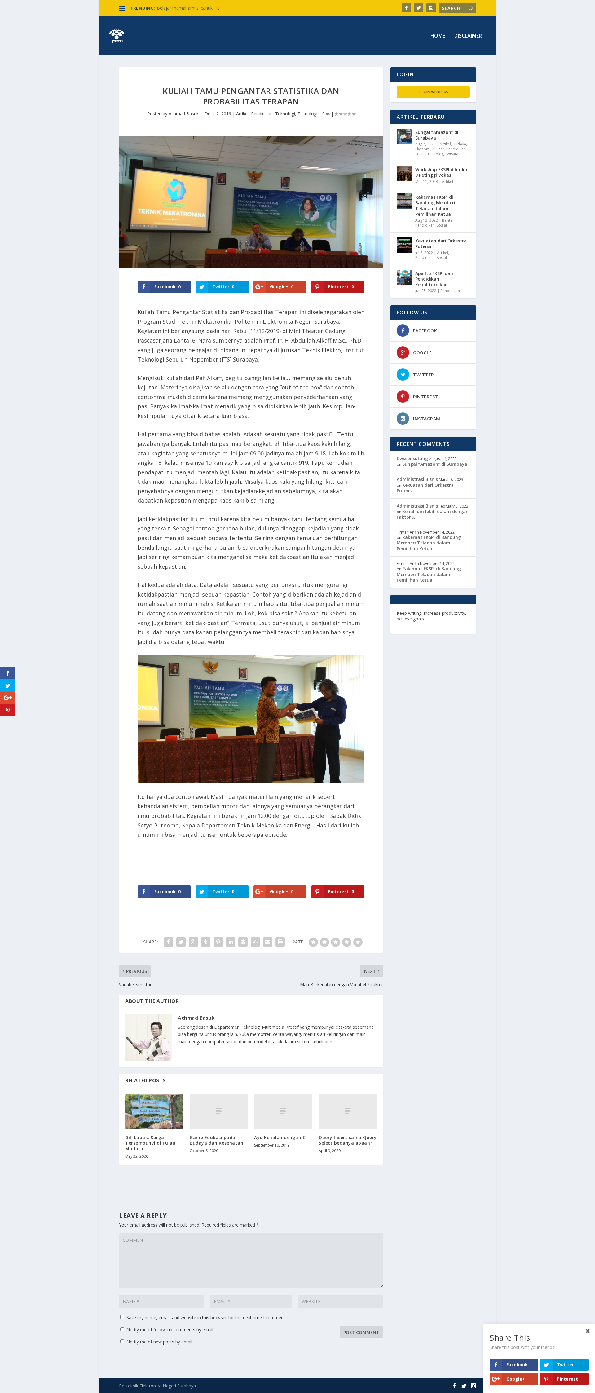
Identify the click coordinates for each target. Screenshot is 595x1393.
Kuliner (438, 149)
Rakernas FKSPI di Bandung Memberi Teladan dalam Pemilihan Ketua (435, 205)
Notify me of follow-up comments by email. (170, 1330)
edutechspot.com (445, 619)
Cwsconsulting (412, 458)
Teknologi (285, 114)
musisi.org (450, 624)
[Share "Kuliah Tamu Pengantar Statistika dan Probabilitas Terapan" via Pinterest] (218, 942)
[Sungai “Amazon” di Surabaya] (404, 136)
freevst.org (409, 624)
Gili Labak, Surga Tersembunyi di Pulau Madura (150, 1142)
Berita (447, 220)
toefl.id (430, 624)
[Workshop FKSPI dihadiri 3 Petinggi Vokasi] (404, 173)
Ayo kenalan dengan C (280, 1137)
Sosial (420, 154)
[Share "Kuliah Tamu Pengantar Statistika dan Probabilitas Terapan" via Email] (268, 942)
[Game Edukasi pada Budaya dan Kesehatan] (219, 1111)
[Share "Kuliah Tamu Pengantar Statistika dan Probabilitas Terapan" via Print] (280, 942)
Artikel (242, 114)
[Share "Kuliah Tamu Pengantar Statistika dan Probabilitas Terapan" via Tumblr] (206, 942)
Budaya (459, 144)
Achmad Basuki (184, 114)
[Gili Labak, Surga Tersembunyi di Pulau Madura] (154, 1111)
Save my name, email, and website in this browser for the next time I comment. (206, 1317)
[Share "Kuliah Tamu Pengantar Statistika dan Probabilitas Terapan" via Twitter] (181, 942)
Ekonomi (422, 149)
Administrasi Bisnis (417, 479)
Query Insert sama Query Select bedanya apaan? (348, 1140)
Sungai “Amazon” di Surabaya (436, 135)
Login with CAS (433, 92)
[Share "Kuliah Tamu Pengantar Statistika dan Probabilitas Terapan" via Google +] (193, 942)
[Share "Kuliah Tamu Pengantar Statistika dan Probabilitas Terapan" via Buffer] (243, 942)
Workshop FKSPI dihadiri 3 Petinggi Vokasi (441, 172)
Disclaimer (468, 36)
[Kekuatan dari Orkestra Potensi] (404, 245)
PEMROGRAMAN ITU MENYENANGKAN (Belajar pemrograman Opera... (229, 8)
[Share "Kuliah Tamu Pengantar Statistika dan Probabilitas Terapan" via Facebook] (168, 942)
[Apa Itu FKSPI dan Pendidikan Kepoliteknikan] (404, 277)
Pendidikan (262, 114)
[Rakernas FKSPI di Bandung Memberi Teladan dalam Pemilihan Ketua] (404, 201)
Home (437, 36)
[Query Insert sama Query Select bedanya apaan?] (348, 1111)
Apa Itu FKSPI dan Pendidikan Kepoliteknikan (434, 278)
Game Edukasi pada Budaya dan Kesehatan (216, 1140)
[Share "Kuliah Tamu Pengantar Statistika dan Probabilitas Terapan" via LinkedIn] (230, 942)
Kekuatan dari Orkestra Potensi (441, 243)
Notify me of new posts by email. (159, 1342)
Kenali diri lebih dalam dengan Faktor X (433, 514)
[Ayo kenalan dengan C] (283, 1111)
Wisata (452, 154)
